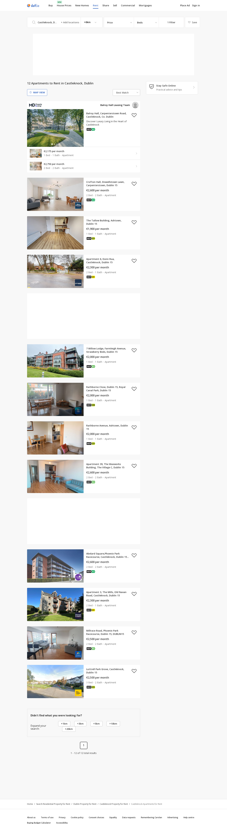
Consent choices (96, 817)
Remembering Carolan (151, 817)
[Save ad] (134, 115)
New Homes (82, 5)
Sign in (196, 5)
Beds (140, 22)
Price (110, 22)
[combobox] (65, 22)
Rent (95, 5)
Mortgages (145, 5)
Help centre (188, 817)
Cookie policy (77, 817)
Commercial (128, 5)
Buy (51, 5)
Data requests (129, 817)
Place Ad (185, 5)
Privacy (62, 817)
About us (31, 817)
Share (105, 5)
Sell (115, 5)
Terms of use (47, 817)
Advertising (172, 817)
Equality (113, 817)
